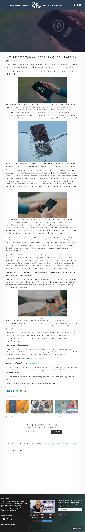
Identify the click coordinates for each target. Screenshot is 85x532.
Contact (61, 5)
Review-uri (18, 5)
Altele (44, 5)
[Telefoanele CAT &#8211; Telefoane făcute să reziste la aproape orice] (42, 406)
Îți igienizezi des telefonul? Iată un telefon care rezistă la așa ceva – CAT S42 (17, 414)
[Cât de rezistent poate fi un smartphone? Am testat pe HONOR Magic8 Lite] (66, 406)
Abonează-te (56, 432)
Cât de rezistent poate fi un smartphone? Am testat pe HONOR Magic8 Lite (66, 414)
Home (12, 5)
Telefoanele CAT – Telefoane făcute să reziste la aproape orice (41, 414)
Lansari (20, 61)
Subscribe (63, 514)
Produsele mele (53, 5)
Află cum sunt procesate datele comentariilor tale (59, 443)
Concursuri (26, 5)
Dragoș (44, 529)
